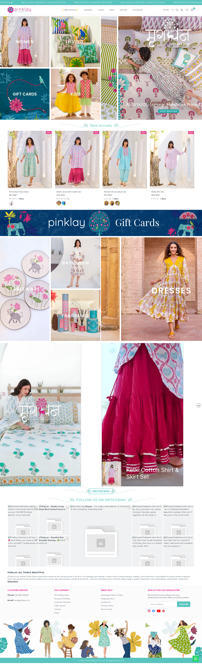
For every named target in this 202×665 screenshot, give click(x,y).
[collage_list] (24, 41)
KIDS (112, 10)
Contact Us (106, 602)
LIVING (101, 10)
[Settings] (181, 9)
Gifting (123, 10)
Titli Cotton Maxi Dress (18, 192)
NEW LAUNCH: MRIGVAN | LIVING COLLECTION (107, 2)
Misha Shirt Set (157, 192)
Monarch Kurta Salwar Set (115, 192)
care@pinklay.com (22, 600)
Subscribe (183, 604)
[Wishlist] (186, 9)
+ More (21, 199)
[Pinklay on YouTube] (158, 611)
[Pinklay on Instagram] (149, 611)
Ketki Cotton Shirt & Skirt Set (68, 192)
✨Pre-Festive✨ (70, 10)
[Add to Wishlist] (49, 185)
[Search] (177, 9)
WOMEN (88, 10)
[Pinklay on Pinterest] (163, 611)
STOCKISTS (138, 10)
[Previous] (104, 67)
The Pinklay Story (61, 595)
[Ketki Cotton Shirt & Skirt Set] (77, 159)
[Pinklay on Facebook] (153, 611)
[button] (191, 9)
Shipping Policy (107, 599)
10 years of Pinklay (62, 599)
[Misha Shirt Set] (172, 159)
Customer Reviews (62, 602)
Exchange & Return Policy (112, 595)
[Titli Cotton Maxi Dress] (30, 159)
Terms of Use (106, 609)
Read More (13, 581)
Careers (57, 609)
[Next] (199, 67)
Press (56, 613)
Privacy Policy (107, 606)
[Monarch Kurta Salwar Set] (125, 159)
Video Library (60, 606)
